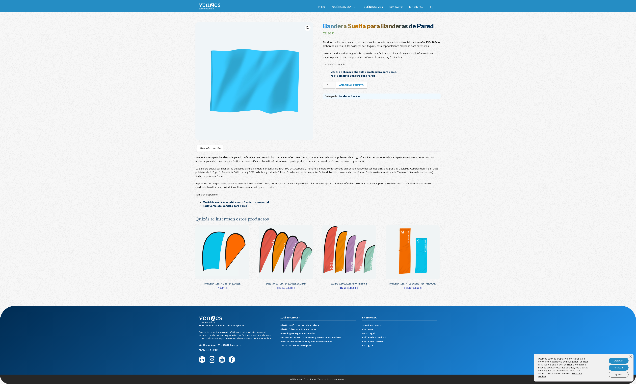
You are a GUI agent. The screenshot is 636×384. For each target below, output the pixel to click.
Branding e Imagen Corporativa (297, 333)
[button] (308, 28)
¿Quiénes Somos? (372, 325)
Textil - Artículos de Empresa (296, 345)
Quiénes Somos (373, 6)
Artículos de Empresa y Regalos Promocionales (306, 341)
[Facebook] (232, 362)
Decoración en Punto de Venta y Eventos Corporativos (310, 337)
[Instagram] (212, 362)
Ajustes (619, 374)
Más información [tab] (210, 148)
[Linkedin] (202, 362)
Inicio (321, 6)
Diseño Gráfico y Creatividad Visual (299, 325)
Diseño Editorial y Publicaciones (298, 329)
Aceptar (618, 360)
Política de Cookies (372, 341)
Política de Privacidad (374, 337)
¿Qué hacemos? (341, 6)
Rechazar (619, 367)
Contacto (396, 6)
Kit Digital (416, 6)
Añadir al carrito (351, 85)
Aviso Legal (368, 333)
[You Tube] (222, 362)
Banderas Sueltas (349, 96)
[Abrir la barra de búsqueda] (431, 6)
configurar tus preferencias (554, 370)
